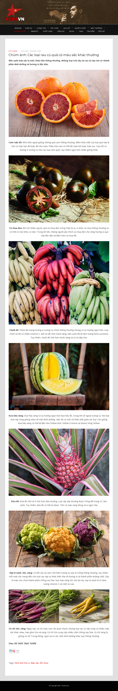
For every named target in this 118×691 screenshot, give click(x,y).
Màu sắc (35, 663)
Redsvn (18, 28)
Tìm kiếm (90, 31)
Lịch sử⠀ (67, 28)
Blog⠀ (72, 31)
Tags (81, 31)
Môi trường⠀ (97, 28)
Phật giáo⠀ (48, 31)
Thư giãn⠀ (25, 51)
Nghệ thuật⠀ (81, 28)
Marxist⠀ (35, 31)
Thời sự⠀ (29, 28)
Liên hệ (101, 31)
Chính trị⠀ (42, 28)
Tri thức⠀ (55, 28)
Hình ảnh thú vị (22, 663)
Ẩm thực (44, 663)
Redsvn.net (65, 686)
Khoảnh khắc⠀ (21, 31)
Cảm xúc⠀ (61, 31)
